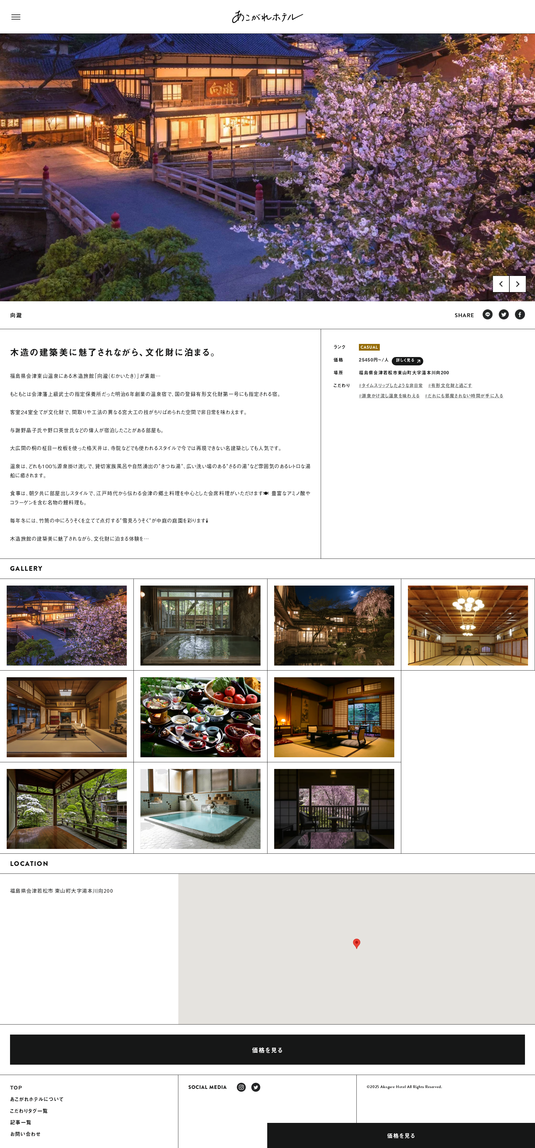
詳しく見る (405, 360)
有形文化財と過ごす (451, 385)
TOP (16, 1087)
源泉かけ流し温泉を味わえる (391, 395)
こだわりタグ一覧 (29, 1111)
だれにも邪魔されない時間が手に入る (465, 395)
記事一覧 (20, 1122)
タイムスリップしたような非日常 (392, 385)
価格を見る (401, 1135)
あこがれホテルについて (37, 1099)
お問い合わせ (25, 1134)
